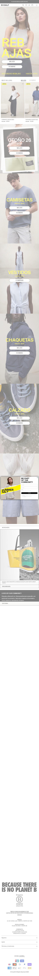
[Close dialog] (37, 477)
